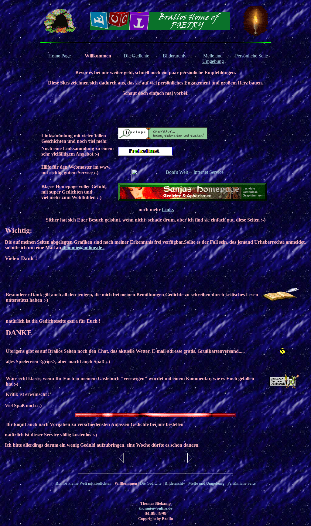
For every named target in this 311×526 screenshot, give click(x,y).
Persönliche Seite (251, 55)
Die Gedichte (136, 55)
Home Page (59, 55)
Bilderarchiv (174, 55)
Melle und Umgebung (213, 58)
